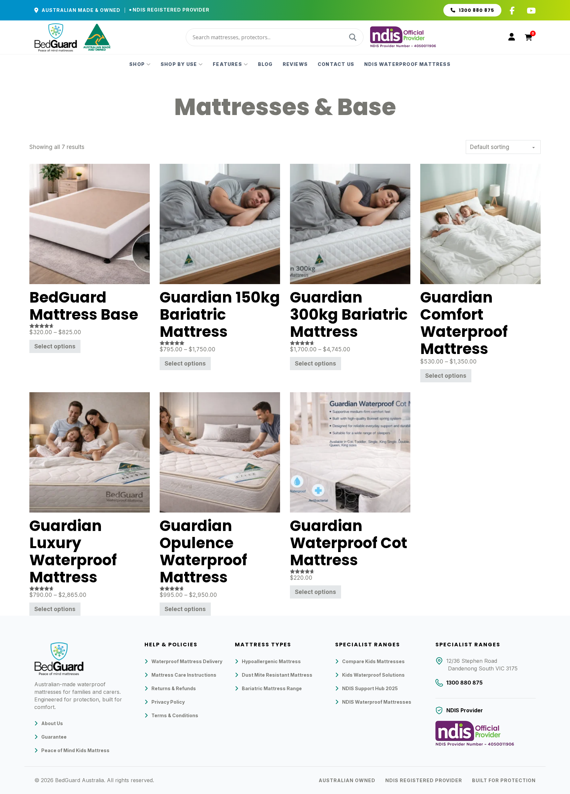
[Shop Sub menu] (148, 64)
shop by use (179, 64)
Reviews (295, 64)
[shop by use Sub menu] (200, 64)
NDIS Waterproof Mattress (407, 64)
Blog (265, 64)
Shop (137, 64)
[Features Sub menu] (245, 64)
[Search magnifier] (352, 37)
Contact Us (336, 64)
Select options (55, 346)
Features (227, 64)
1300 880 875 (476, 10)
